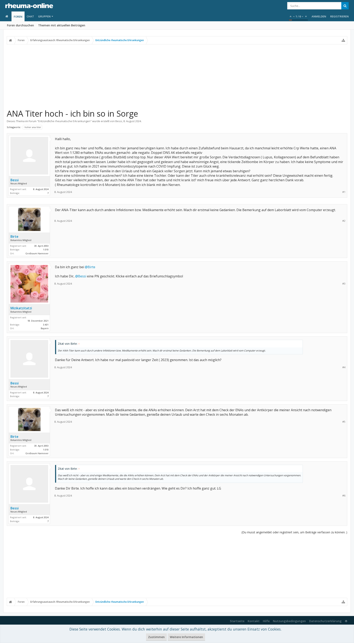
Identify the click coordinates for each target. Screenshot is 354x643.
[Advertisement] (177, 76)
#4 (343, 367)
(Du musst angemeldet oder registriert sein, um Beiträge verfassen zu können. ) (294, 532)
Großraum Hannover (37, 253)
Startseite (237, 621)
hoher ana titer (33, 127)
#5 (343, 421)
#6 (343, 495)
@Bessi (80, 276)
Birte (14, 236)
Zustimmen (156, 637)
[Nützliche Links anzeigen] (343, 40)
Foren (18, 16)
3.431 (46, 324)
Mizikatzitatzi (21, 308)
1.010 (46, 249)
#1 (343, 192)
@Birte (90, 267)
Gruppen (44, 16)
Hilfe (266, 621)
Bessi (118, 121)
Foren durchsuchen (20, 25)
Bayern (45, 328)
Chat (30, 16)
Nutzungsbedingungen (289, 621)
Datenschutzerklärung (325, 621)
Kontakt (254, 621)
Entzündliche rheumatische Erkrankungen (64, 121)
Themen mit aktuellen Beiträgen (61, 25)
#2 (343, 221)
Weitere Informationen (186, 637)
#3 (343, 283)
